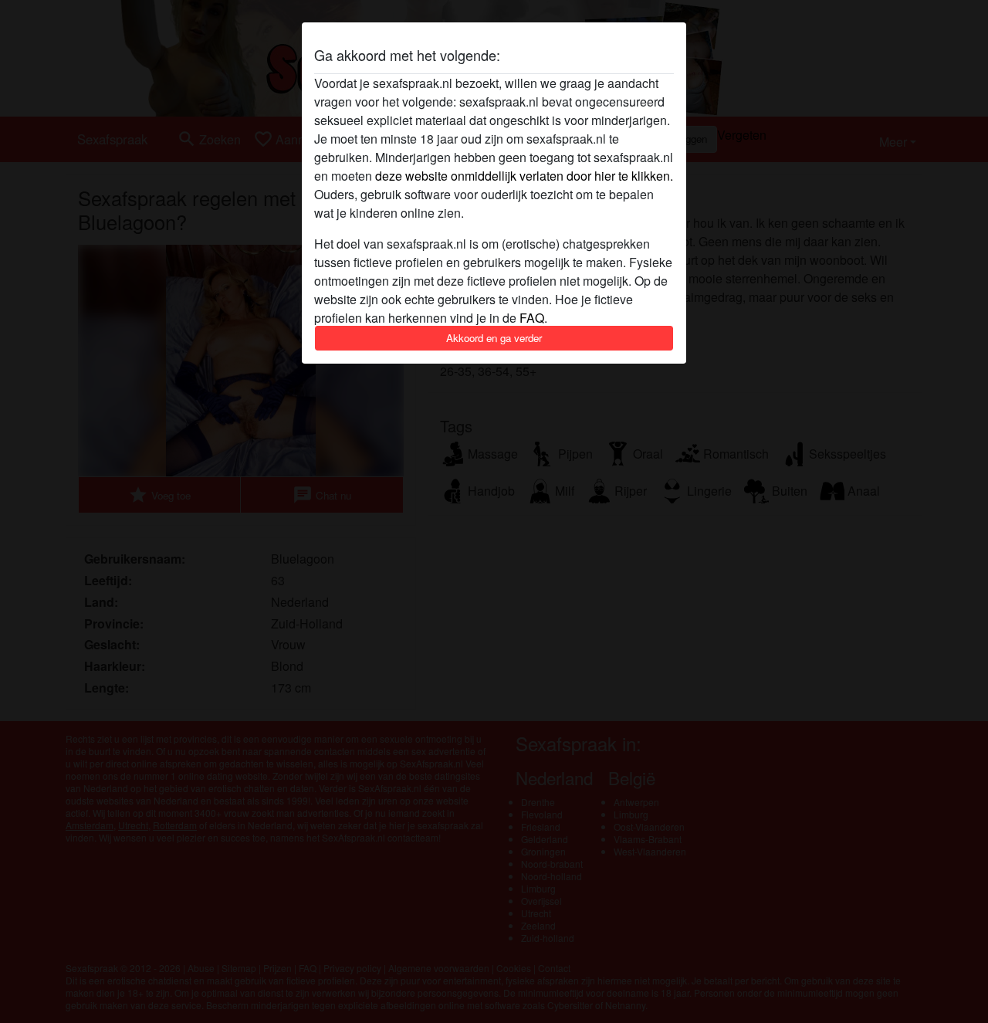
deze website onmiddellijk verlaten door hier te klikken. (524, 176)
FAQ (531, 318)
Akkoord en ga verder (494, 337)
